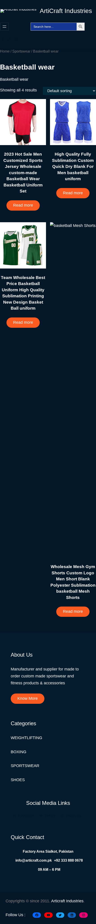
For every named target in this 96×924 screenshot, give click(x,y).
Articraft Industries (67, 901)
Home (5, 51)
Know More (27, 698)
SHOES (18, 780)
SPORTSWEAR (25, 765)
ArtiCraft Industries (66, 10)
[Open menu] (4, 27)
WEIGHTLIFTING (26, 738)
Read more (23, 205)
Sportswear (21, 51)
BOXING (18, 752)
